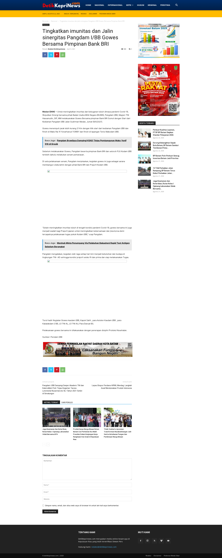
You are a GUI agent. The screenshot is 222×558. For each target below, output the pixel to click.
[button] (176, 5)
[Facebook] (45, 54)
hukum (140, 5)
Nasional (99, 5)
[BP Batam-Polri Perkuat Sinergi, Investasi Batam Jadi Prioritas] (144, 158)
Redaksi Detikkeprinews (56, 49)
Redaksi (83, 14)
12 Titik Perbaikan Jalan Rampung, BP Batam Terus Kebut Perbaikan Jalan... (164, 170)
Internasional (115, 5)
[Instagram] (147, 540)
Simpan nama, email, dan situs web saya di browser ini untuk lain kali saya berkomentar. (82, 505)
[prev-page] (44, 444)
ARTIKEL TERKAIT (51, 402)
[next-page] (48, 444)
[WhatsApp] (62, 54)
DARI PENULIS (67, 402)
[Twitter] (50, 54)
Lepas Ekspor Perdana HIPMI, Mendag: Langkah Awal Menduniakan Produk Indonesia (112, 386)
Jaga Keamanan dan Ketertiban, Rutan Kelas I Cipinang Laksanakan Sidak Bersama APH (55, 431)
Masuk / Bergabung (71, 14)
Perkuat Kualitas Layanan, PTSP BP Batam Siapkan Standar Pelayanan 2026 (164, 132)
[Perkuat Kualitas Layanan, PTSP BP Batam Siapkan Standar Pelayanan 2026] (144, 133)
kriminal (152, 5)
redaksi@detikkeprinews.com (104, 547)
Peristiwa (165, 5)
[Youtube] (168, 540)
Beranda (45, 21)
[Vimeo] (161, 540)
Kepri (128, 5)
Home (88, 5)
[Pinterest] (56, 54)
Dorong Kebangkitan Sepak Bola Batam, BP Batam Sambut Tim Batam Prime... (166, 145)
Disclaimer (93, 14)
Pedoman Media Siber (107, 14)
